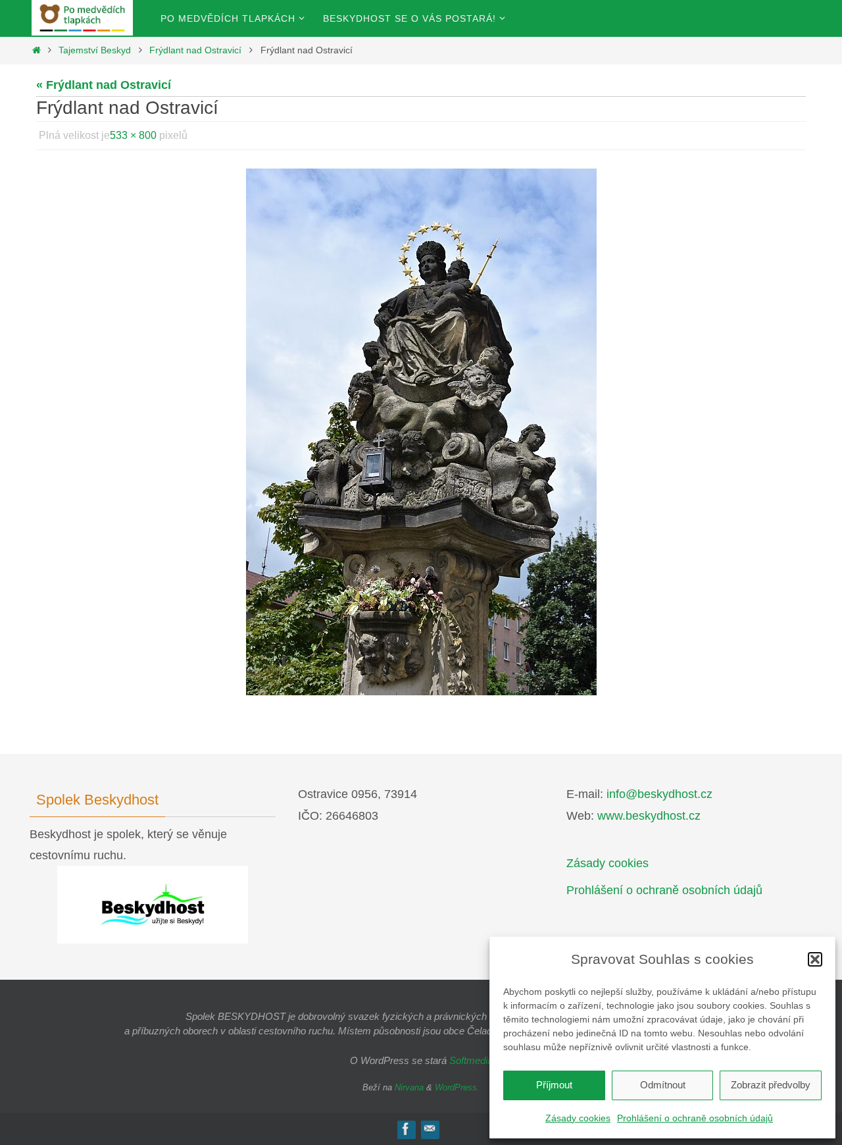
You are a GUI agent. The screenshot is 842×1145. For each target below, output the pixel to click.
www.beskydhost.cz (649, 815)
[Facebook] (405, 1129)
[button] (815, 959)
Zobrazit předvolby (770, 1084)
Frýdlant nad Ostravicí (195, 50)
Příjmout (554, 1084)
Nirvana (409, 1087)
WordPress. (457, 1087)
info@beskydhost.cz (659, 794)
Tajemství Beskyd (95, 50)
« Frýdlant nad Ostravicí (103, 85)
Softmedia (471, 1060)
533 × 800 (133, 135)
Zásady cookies (577, 1118)
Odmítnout (662, 1084)
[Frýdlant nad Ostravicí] (421, 432)
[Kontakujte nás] (429, 1129)
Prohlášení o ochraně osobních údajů (695, 1118)
